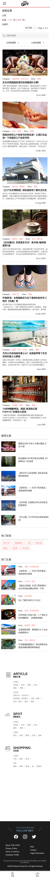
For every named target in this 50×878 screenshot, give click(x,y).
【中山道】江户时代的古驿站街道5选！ (33, 518)
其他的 (39, 766)
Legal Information (37, 853)
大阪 (35, 685)
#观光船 (38, 543)
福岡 (15, 688)
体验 (21, 735)
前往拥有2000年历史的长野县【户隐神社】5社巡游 (33, 459)
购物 (32, 702)
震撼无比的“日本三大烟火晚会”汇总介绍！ (32, 445)
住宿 (33, 735)
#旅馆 (14, 548)
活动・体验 (17, 702)
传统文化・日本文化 (20, 695)
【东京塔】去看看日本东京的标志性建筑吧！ (33, 503)
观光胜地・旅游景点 (20, 699)
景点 (37, 876)
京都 (29, 685)
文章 (12, 876)
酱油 (27, 766)
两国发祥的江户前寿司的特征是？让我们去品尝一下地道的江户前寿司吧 (24, 136)
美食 (26, 702)
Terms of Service (12, 852)
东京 (22, 685)
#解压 (5, 548)
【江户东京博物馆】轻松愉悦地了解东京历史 (24, 190)
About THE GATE (13, 845)
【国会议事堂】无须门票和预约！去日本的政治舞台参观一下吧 (33, 587)
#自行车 (6, 543)
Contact (33, 850)
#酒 (29, 543)
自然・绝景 (35, 699)
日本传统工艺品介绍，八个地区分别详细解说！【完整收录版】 (33, 616)
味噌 (21, 766)
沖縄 (21, 688)
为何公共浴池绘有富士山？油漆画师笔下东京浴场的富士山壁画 (24, 355)
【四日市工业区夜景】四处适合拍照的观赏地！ (33, 474)
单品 (27, 759)
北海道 (15, 685)
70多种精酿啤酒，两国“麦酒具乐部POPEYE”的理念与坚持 (19, 410)
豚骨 (15, 766)
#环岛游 (25, 548)
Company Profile (12, 855)
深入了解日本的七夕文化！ (30, 600)
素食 (21, 759)
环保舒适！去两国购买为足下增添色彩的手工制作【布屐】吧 (24, 299)
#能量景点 (18, 543)
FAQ (32, 847)
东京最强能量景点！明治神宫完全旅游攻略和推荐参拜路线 (33, 645)
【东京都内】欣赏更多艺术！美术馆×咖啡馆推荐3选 (24, 244)
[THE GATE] (25, 3)
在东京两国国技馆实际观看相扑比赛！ (21, 82)
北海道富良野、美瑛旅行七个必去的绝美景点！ (33, 631)
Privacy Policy (11, 848)
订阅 (15, 759)
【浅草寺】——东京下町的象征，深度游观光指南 (33, 489)
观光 (15, 735)
